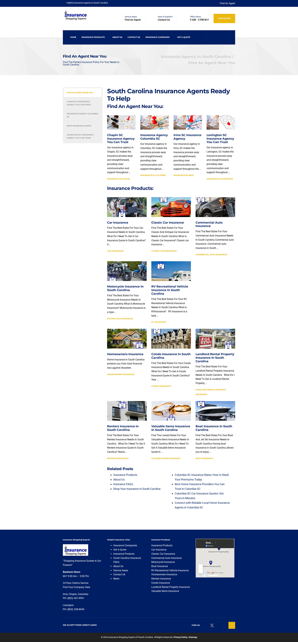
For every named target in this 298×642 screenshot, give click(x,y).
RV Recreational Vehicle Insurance (170, 570)
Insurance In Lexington (220, 179)
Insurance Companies (157, 37)
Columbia (83, 594)
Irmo (65, 594)
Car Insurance (117, 222)
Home (73, 37)
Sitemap (193, 637)
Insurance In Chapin (118, 179)
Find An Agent (227, 3)
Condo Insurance (161, 386)
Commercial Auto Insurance (209, 224)
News (116, 578)
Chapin (73, 594)
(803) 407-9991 (75, 598)
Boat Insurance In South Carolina (214, 428)
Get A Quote (183, 37)
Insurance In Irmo (184, 175)
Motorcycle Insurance (120, 318)
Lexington (68, 605)
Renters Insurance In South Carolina (123, 428)
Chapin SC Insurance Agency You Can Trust (121, 138)
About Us (117, 37)
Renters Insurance (118, 458)
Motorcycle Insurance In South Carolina (125, 288)
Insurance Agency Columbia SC (154, 136)
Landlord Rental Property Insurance (170, 586)
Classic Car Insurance (167, 222)
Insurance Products (93, 37)
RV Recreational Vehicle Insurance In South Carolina (169, 290)
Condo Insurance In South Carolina (171, 355)
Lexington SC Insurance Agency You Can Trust (220, 138)
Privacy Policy (180, 637)
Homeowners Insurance (125, 354)
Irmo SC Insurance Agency (187, 136)
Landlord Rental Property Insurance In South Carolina (215, 357)
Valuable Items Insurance (165, 458)
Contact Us (134, 37)
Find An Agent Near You (80, 92)
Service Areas (120, 570)
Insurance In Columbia (153, 175)
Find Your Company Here (76, 587)
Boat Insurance (204, 458)
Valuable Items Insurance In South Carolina (170, 428)
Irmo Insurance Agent (79, 126)
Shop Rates (224, 18)
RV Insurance (158, 322)
